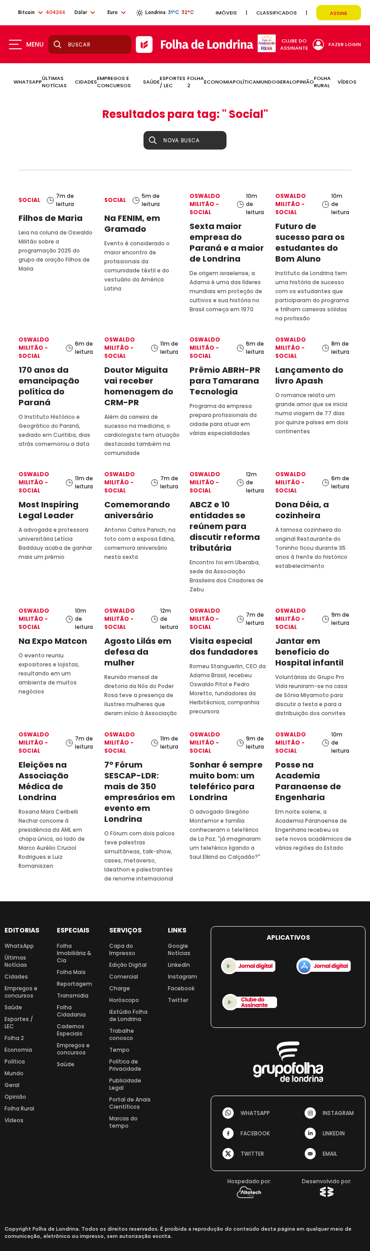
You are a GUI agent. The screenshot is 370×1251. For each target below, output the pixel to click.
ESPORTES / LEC (172, 82)
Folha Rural (19, 1108)
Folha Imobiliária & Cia (74, 953)
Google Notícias (179, 949)
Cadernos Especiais (70, 1029)
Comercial (123, 976)
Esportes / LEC (19, 1022)
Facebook (181, 988)
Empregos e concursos (21, 991)
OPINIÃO (303, 81)
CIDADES (86, 81)
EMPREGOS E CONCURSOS (114, 82)
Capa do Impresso (122, 949)
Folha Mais (71, 972)
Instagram (182, 976)
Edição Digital (128, 965)
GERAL (284, 81)
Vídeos (14, 1120)
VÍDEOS (347, 81)
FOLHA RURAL (322, 82)
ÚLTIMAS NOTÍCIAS (54, 82)
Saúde (13, 1007)
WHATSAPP (28, 81)
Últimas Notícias (16, 961)
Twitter (178, 1000)
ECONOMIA (218, 81)
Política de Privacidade (125, 1065)
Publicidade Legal (125, 1084)
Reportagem (74, 984)
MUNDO (266, 81)
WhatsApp (19, 946)
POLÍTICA (244, 81)
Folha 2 (14, 1038)
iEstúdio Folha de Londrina (128, 1015)
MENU (35, 44)
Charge (119, 988)
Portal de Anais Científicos (130, 1103)
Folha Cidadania (71, 1010)
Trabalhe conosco (121, 1034)
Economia (18, 1050)
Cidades (16, 976)
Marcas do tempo (123, 1122)
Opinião (15, 1097)
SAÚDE (151, 81)
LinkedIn (179, 965)
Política (15, 1061)
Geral (12, 1085)
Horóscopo (124, 1000)
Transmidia (72, 995)
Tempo (119, 1050)
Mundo (14, 1073)
